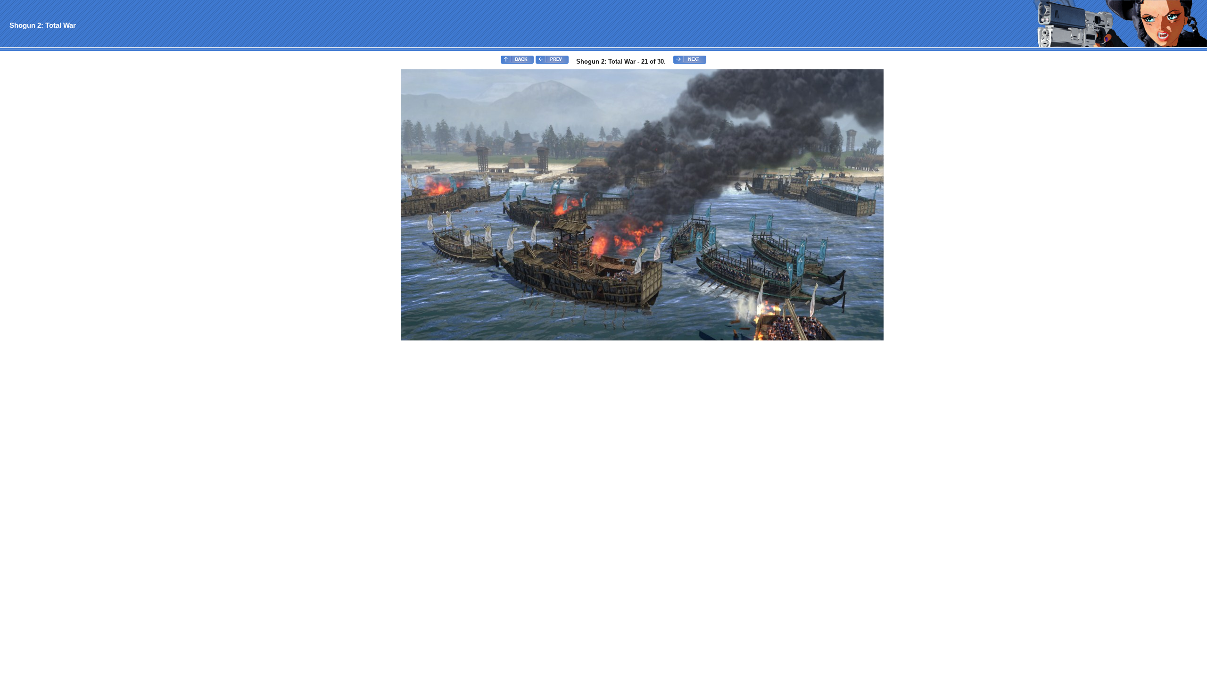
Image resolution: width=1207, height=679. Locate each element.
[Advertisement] (39, 210)
